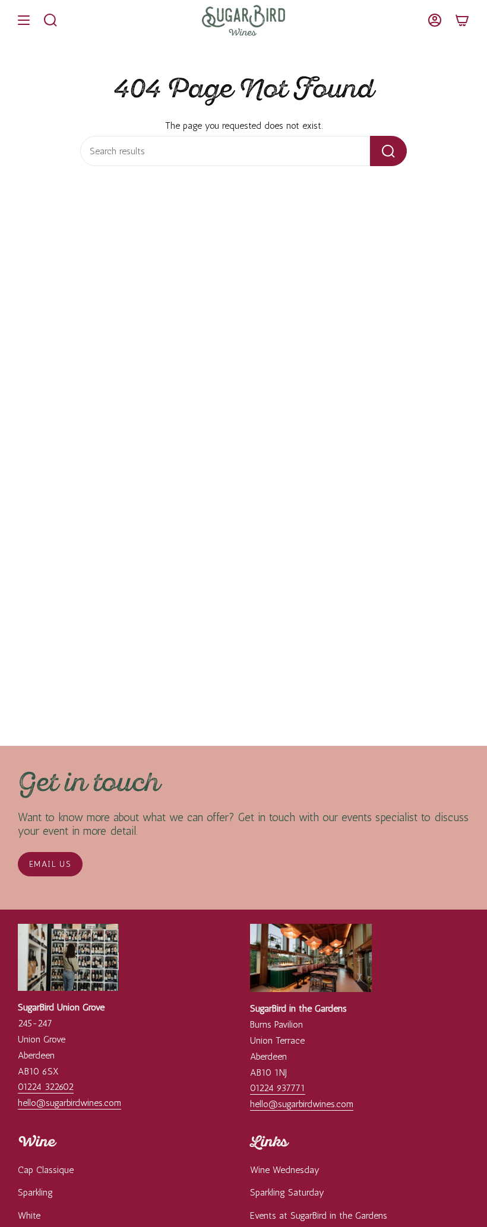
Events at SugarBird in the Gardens (318, 1215)
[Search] (388, 151)
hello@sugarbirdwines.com (69, 1102)
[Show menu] (24, 20)
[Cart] (462, 20)
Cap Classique (46, 1169)
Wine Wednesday (285, 1169)
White (29, 1215)
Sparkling (35, 1192)
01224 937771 (277, 1088)
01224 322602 (46, 1086)
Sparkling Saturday (287, 1192)
